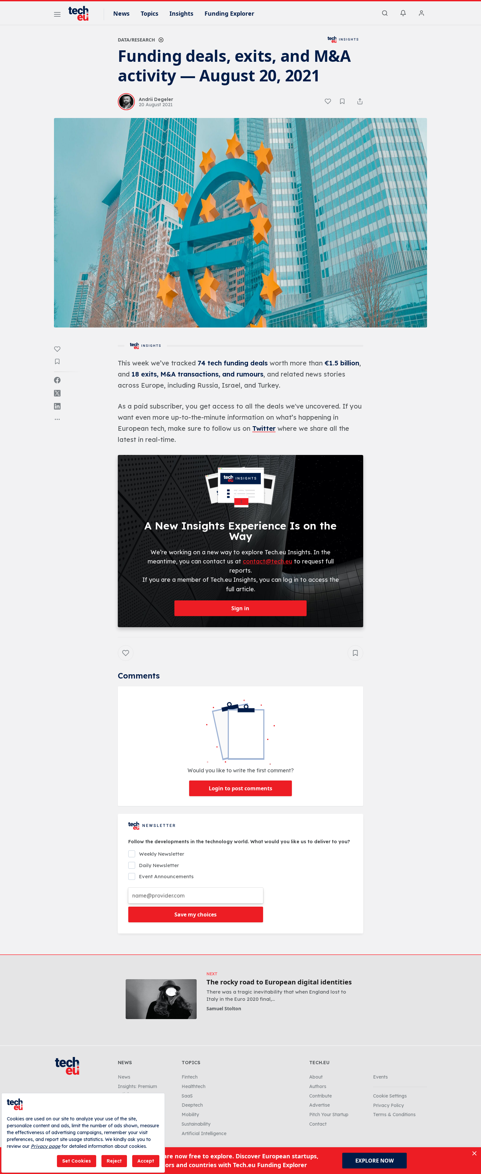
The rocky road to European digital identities (279, 982)
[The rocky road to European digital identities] (161, 999)
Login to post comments (240, 788)
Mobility (190, 1114)
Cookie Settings (390, 1096)
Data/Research (136, 40)
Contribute (320, 1096)
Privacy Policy (388, 1105)
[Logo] (81, 13)
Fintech (190, 1077)
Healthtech (193, 1086)
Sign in (240, 608)
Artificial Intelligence (204, 1133)
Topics (149, 13)
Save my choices (195, 914)
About (316, 1077)
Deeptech (192, 1105)
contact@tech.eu (267, 561)
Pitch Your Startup (328, 1114)
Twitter (264, 428)
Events (380, 1077)
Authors (317, 1086)
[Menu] (57, 15)
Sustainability (196, 1124)
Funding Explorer (229, 13)
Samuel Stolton (223, 1008)
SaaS (187, 1096)
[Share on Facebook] (57, 380)
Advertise (319, 1105)
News (121, 13)
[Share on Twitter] (57, 393)
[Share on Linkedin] (57, 406)
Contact (318, 1124)
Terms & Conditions (394, 1114)
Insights (181, 13)
